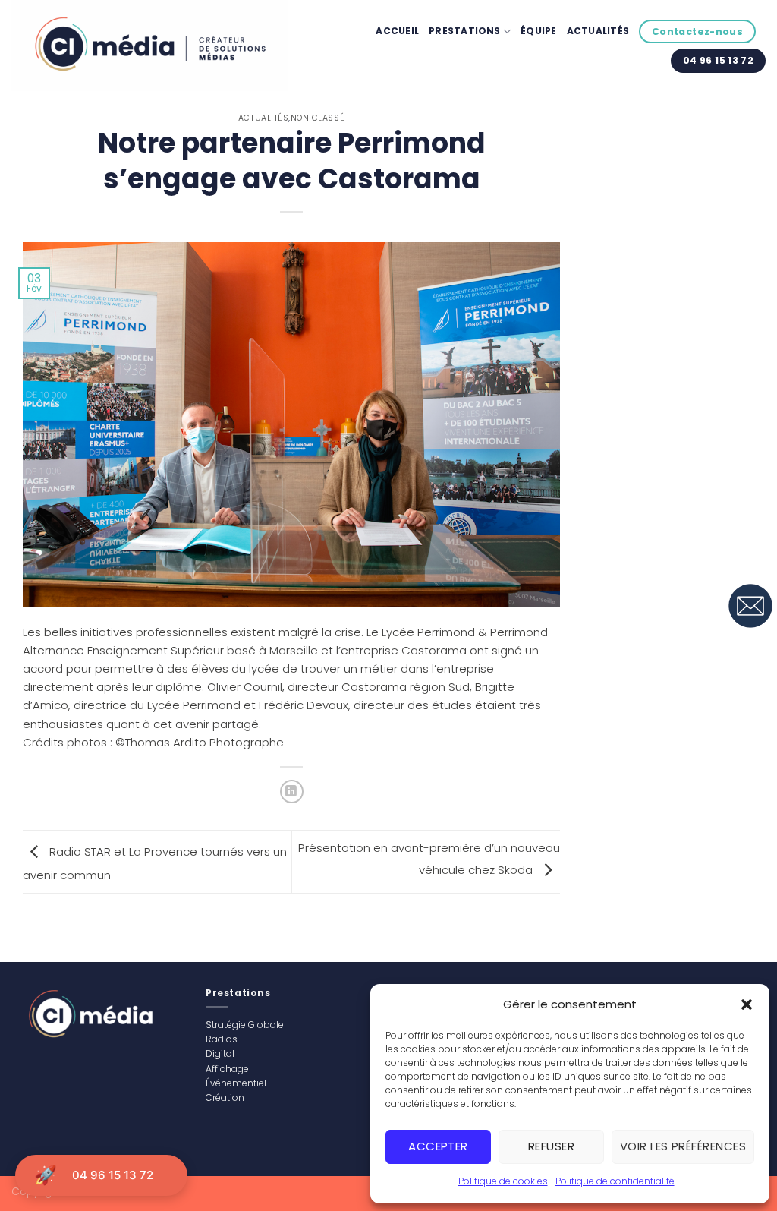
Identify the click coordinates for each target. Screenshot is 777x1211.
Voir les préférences (683, 1146)
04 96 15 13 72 (112, 1175)
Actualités (598, 30)
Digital (220, 1053)
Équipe (538, 30)
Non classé (317, 118)
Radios (222, 1039)
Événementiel (236, 1083)
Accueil (397, 30)
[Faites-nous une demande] (750, 605)
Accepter (438, 1146)
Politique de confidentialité (615, 1181)
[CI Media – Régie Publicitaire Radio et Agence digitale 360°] (149, 45)
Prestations (465, 30)
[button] (746, 1004)
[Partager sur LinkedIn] (292, 791)
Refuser (551, 1146)
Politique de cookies (503, 1181)
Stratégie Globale (245, 1024)
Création (225, 1097)
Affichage (227, 1068)
